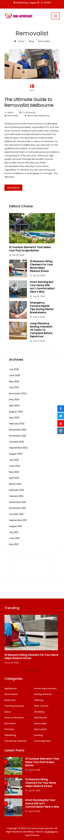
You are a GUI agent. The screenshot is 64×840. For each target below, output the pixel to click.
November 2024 (17, 393)
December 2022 (17, 429)
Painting (38, 700)
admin (10, 112)
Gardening (10, 735)
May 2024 (14, 399)
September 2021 (18, 520)
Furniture (9, 729)
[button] (26, 670)
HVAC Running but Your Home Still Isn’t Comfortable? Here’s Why (42, 287)
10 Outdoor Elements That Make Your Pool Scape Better (30, 248)
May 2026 (14, 381)
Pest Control (41, 705)
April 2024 (14, 405)
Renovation (40, 729)
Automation (11, 694)
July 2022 (14, 459)
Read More (13, 187)
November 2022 (17, 435)
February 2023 (16, 423)
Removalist (12, 115)
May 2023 (14, 417)
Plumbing (39, 711)
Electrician (10, 723)
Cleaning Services (14, 705)
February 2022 (16, 489)
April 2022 (14, 477)
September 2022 (18, 447)
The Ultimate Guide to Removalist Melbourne (28, 102)
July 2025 (14, 387)
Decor (7, 711)
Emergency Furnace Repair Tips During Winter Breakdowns (42, 307)
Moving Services (43, 694)
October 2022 (16, 441)
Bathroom (10, 700)
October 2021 (16, 514)
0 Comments (29, 112)
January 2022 (16, 496)
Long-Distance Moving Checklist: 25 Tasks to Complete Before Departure (41, 330)
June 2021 (14, 538)
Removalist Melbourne (38, 115)
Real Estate (40, 717)
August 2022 (15, 453)
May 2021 (14, 544)
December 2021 (17, 502)
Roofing (38, 735)
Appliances (10, 688)
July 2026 (14, 369)
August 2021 (15, 526)
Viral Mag (50, 831)
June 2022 (14, 465)
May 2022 (14, 471)
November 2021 (17, 508)
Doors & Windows (14, 717)
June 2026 (14, 375)
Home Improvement (45, 688)
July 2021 (13, 532)
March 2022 (15, 483)
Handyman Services (15, 740)
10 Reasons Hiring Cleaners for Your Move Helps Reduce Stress (41, 266)
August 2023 (16, 411)
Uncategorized (42, 740)
